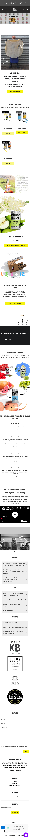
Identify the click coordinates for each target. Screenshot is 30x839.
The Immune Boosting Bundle (8, 156)
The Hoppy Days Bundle (22, 126)
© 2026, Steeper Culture (9, 835)
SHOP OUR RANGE (15, 91)
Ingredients (15, 783)
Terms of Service (10, 748)
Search (15, 781)
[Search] (23, 9)
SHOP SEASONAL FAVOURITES (16, 245)
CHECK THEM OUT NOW (15, 303)
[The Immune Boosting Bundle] (8, 147)
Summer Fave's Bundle (8, 126)
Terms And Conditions (15, 785)
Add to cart (21, 132)
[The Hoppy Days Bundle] (22, 117)
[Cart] (27, 9)
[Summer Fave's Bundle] (8, 117)
